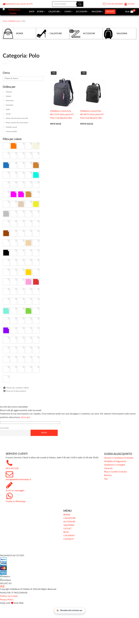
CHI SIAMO (69, 535)
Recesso (108, 475)
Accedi (131, 4)
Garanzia (108, 468)
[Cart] (132, 11)
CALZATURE (69, 518)
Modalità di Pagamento (115, 461)
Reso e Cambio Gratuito (115, 472)
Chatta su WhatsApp (16, 501)
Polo (69, 111)
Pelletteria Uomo (14, 21)
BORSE (66, 515)
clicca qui (25, 417)
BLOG (66, 532)
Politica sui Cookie (9, 596)
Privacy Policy (6, 600)
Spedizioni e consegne (114, 465)
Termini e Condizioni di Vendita (118, 458)
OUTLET (67, 529)
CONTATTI (68, 539)
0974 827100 (12, 468)
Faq (106, 479)
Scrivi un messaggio (15, 490)
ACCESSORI (69, 522)
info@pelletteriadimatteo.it (18, 479)
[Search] (80, 4)
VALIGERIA (68, 525)
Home (5, 21)
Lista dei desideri (114, 4)
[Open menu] (118, 11)
